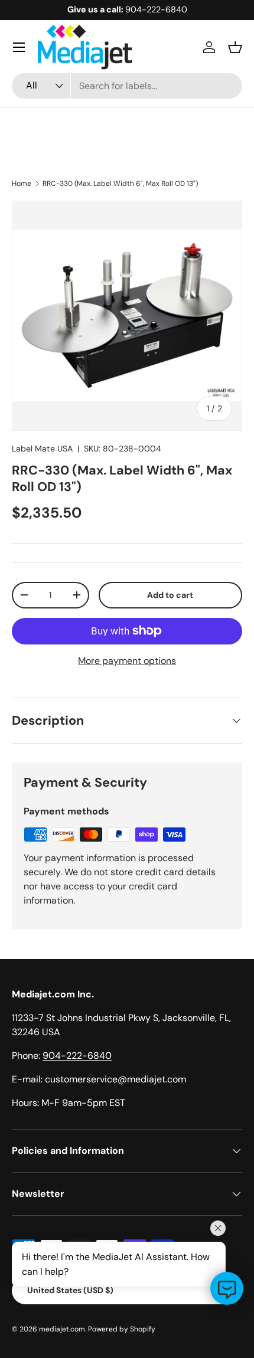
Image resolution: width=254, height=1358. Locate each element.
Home (21, 183)
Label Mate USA (42, 448)
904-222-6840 (77, 1055)
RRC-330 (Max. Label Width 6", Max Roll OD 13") (120, 183)
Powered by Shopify (121, 1329)
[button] (235, 47)
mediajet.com (62, 1329)
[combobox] (127, 86)
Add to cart (170, 595)
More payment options (127, 661)
